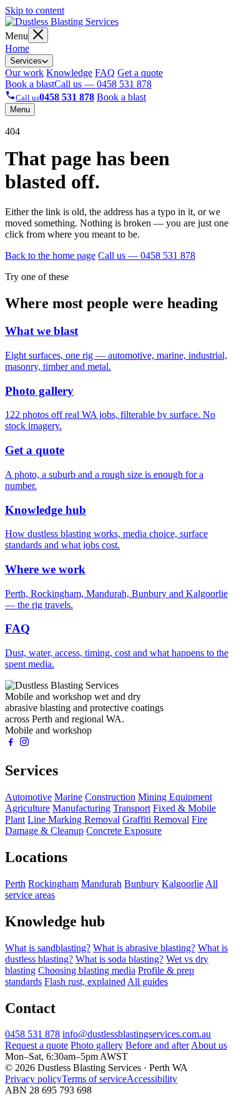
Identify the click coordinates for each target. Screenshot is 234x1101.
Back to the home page (50, 255)
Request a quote (36, 1045)
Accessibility (152, 1079)
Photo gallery (97, 1045)
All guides (147, 981)
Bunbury (141, 883)
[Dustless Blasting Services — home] (62, 21)
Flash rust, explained (84, 981)
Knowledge (69, 72)
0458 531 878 (32, 1034)
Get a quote (140, 72)
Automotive (28, 797)
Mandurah (101, 883)
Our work (24, 72)
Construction (110, 797)
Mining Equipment (175, 797)
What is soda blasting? (119, 959)
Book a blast (29, 84)
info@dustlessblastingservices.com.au (136, 1034)
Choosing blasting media (86, 970)
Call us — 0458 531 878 (103, 84)
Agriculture (27, 808)
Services (26, 60)
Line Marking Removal (73, 819)
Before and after (157, 1045)
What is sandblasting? (47, 948)
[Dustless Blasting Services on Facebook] (10, 744)
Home (17, 48)
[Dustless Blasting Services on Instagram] (24, 744)
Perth (15, 883)
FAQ (105, 72)
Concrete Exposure (124, 830)
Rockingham (53, 883)
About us (209, 1045)
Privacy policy (33, 1079)
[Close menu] (38, 35)
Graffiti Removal (155, 819)
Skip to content (34, 10)
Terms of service (94, 1079)
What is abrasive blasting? (144, 948)
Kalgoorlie (182, 883)
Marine (68, 797)
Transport (131, 808)
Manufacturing (81, 808)
